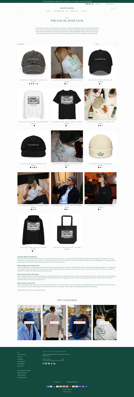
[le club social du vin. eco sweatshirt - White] (68, 167)
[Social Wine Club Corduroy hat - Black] (30, 167)
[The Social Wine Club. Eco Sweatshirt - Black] (34, 125)
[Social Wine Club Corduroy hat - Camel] (32, 167)
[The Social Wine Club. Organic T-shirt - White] (68, 125)
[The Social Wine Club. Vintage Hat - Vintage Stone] (35, 83)
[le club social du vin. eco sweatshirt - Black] (66, 167)
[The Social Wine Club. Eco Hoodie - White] (34, 251)
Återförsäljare (20, 363)
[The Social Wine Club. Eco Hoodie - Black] (32, 251)
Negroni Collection (22, 372)
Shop (49, 11)
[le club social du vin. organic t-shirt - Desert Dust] (67, 83)
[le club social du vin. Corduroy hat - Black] (31, 209)
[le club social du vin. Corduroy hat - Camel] (35, 209)
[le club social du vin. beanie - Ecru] (102, 167)
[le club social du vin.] (65, 209)
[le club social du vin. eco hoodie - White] (102, 209)
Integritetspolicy (21, 361)
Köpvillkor (19, 356)
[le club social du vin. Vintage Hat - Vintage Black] (98, 125)
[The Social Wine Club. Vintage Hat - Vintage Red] (33, 83)
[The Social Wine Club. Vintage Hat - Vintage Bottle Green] (37, 83)
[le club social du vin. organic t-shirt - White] (69, 83)
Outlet (84, 11)
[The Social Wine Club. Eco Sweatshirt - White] (32, 125)
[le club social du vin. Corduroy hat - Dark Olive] (33, 209)
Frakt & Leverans (21, 354)
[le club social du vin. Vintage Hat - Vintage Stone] (102, 125)
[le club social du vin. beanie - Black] (98, 167)
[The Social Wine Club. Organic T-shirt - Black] (66, 125)
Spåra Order (20, 366)
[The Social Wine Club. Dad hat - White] (101, 83)
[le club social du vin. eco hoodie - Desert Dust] (100, 209)
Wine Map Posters (21, 377)
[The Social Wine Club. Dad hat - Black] (99, 83)
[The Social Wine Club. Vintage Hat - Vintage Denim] (31, 83)
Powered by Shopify (67, 391)
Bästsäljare (59, 11)
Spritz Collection (21, 375)
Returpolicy (20, 359)
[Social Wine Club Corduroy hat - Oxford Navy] (34, 167)
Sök (18, 352)
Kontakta (74, 11)
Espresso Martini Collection (24, 370)
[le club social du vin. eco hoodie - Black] (98, 209)
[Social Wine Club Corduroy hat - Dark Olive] (36, 167)
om (67, 11)
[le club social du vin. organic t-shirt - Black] (65, 83)
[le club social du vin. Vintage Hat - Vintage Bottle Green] (100, 125)
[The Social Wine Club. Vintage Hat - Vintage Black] (29, 83)
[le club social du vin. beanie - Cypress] (100, 167)
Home (66, 18)
